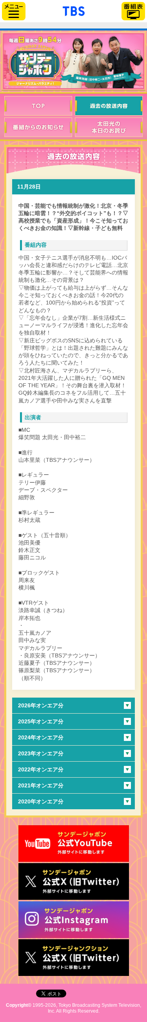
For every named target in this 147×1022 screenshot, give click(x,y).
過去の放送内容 (109, 106)
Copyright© (18, 1005)
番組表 (133, 11)
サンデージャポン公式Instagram (73, 919)
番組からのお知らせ (38, 127)
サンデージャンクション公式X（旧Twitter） (73, 957)
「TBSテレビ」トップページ (74, 10)
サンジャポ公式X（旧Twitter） (73, 881)
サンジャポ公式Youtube (73, 843)
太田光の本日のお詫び (109, 127)
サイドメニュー (13, 11)
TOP (38, 106)
